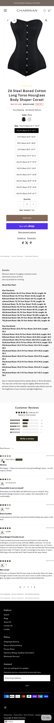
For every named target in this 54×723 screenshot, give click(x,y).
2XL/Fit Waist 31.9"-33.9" (26, 162)
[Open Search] (44, 10)
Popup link (31, 238)
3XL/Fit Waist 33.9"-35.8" (26, 174)
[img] (5, 456)
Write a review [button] (27, 438)
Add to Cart (27, 218)
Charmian (21, 718)
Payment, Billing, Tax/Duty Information (19, 653)
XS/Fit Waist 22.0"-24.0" (26, 168)
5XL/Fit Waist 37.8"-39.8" (26, 187)
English (10, 721)
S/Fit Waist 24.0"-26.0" (26, 137)
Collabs (7, 629)
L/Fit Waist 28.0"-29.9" (26, 149)
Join (27, 685)
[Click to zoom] (46, 20)
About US (7, 622)
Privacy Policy (9, 649)
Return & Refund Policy (13, 645)
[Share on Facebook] (23, 243)
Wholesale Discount (11, 656)
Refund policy (8, 715)
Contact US (8, 626)
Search (6, 615)
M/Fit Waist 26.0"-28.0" (26, 143)
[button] (15, 420)
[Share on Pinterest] (31, 243)
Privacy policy (18, 715)
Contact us (21, 238)
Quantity (27, 199)
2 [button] (24, 587)
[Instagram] (5, 708)
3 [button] (28, 587)
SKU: (21, 210)
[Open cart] (49, 10)
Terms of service (28, 715)
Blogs (6, 618)
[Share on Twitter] (27, 243)
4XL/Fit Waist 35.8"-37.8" (26, 181)
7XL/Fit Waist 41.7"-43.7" (26, 130)
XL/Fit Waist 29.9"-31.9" (26, 156)
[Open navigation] (5, 10)
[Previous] (8, 20)
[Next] (14, 20)
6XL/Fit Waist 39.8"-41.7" (26, 193)
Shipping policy (40, 715)
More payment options (27, 232)
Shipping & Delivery (11, 642)
